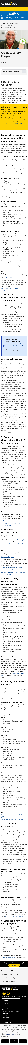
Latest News (6, 1013)
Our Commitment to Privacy (10, 1011)
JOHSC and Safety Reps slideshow (11, 521)
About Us (5, 1009)
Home (3, 23)
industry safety (14, 974)
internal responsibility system (10, 978)
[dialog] (14, 1034)
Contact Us (6, 1022)
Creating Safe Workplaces (8, 25)
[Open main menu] (26, 9)
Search (4, 1020)
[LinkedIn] (4, 993)
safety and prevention (8, 981)
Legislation (5, 1017)
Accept (23, 1041)
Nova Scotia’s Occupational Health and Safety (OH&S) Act (15, 346)
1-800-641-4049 (18, 124)
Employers (5, 974)
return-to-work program (8, 957)
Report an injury (14, 965)
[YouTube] (8, 993)
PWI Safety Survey (11, 278)
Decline (14, 1041)
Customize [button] (5, 1041)
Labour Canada (5, 124)
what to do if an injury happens (14, 916)
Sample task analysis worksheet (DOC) (12, 819)
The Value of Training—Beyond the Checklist (11, 289)
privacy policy (10, 1035)
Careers (4, 1015)
